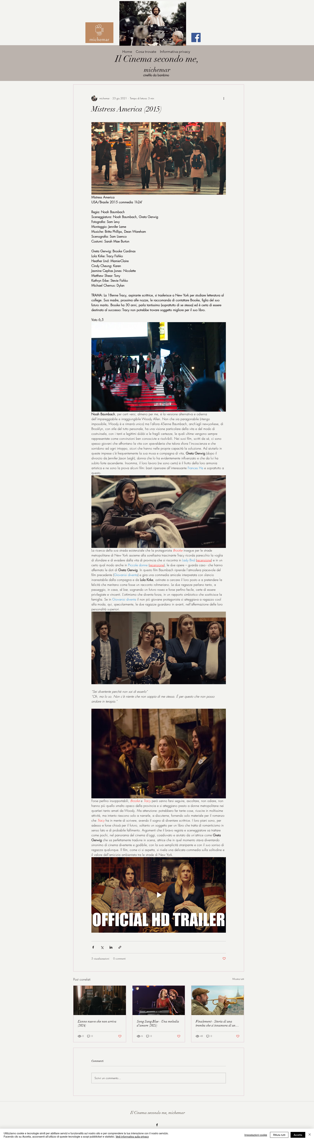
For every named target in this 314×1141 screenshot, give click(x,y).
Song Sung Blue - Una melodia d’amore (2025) (158, 1023)
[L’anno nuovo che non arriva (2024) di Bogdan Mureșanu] (99, 1000)
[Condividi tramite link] (120, 947)
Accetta (298, 1135)
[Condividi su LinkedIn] (111, 947)
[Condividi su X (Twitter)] (102, 947)
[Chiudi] (309, 1135)
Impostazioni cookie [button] (255, 1135)
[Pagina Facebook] (196, 37)
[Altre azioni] (224, 98)
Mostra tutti (238, 979)
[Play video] (158, 895)
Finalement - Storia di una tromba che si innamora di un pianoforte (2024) (216, 1023)
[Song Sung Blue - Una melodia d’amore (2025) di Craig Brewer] (158, 1000)
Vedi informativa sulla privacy (132, 1136)
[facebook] (157, 1125)
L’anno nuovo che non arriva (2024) (97, 1023)
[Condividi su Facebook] (93, 947)
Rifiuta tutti (279, 1135)
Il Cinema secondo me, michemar (157, 1112)
